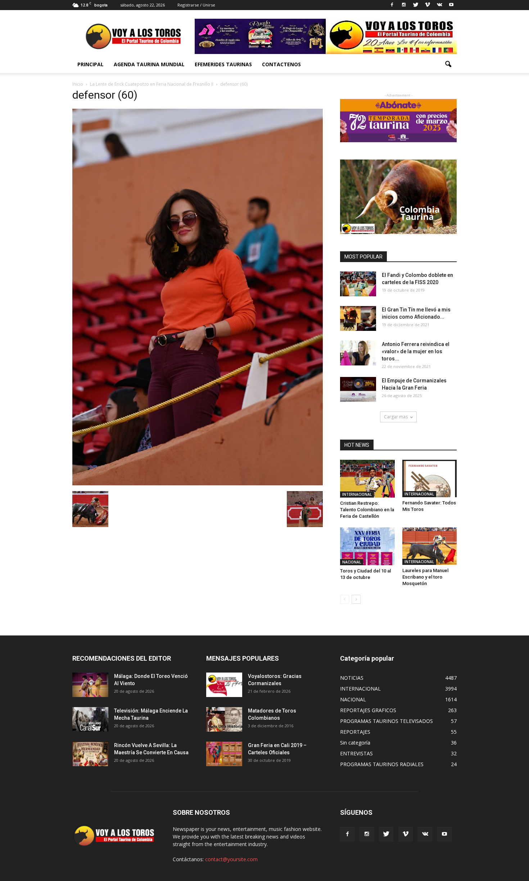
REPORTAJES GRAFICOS (368, 710)
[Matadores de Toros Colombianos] (224, 719)
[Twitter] (415, 5)
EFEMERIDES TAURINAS (223, 64)
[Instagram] (403, 5)
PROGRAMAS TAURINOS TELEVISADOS (386, 721)
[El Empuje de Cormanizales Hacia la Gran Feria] (358, 389)
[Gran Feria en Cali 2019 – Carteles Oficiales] (224, 754)
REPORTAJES (355, 731)
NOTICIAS (351, 677)
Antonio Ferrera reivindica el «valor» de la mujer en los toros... (415, 351)
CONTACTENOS (281, 64)
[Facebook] (391, 5)
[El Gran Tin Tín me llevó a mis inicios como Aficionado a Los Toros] (358, 318)
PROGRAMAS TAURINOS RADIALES (382, 764)
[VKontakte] (439, 5)
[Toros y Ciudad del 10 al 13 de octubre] (367, 546)
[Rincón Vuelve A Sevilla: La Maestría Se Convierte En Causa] (90, 754)
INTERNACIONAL (357, 494)
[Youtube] (451, 5)
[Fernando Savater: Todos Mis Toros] (429, 478)
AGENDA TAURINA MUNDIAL (149, 64)
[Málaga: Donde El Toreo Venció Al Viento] (90, 685)
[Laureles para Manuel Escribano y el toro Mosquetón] (429, 546)
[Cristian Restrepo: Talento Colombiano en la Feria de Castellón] (367, 479)
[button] (448, 64)
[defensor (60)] (197, 483)
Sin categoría (355, 742)
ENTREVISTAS (356, 753)
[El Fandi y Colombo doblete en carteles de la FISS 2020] (358, 283)
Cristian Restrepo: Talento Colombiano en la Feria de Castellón (367, 509)
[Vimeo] (427, 5)
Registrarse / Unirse (196, 5)
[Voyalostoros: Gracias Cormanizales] (224, 685)
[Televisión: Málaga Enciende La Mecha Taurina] (90, 719)
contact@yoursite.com (231, 859)
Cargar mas (396, 417)
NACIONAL (351, 562)
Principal (90, 64)
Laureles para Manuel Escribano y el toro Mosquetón (425, 577)
